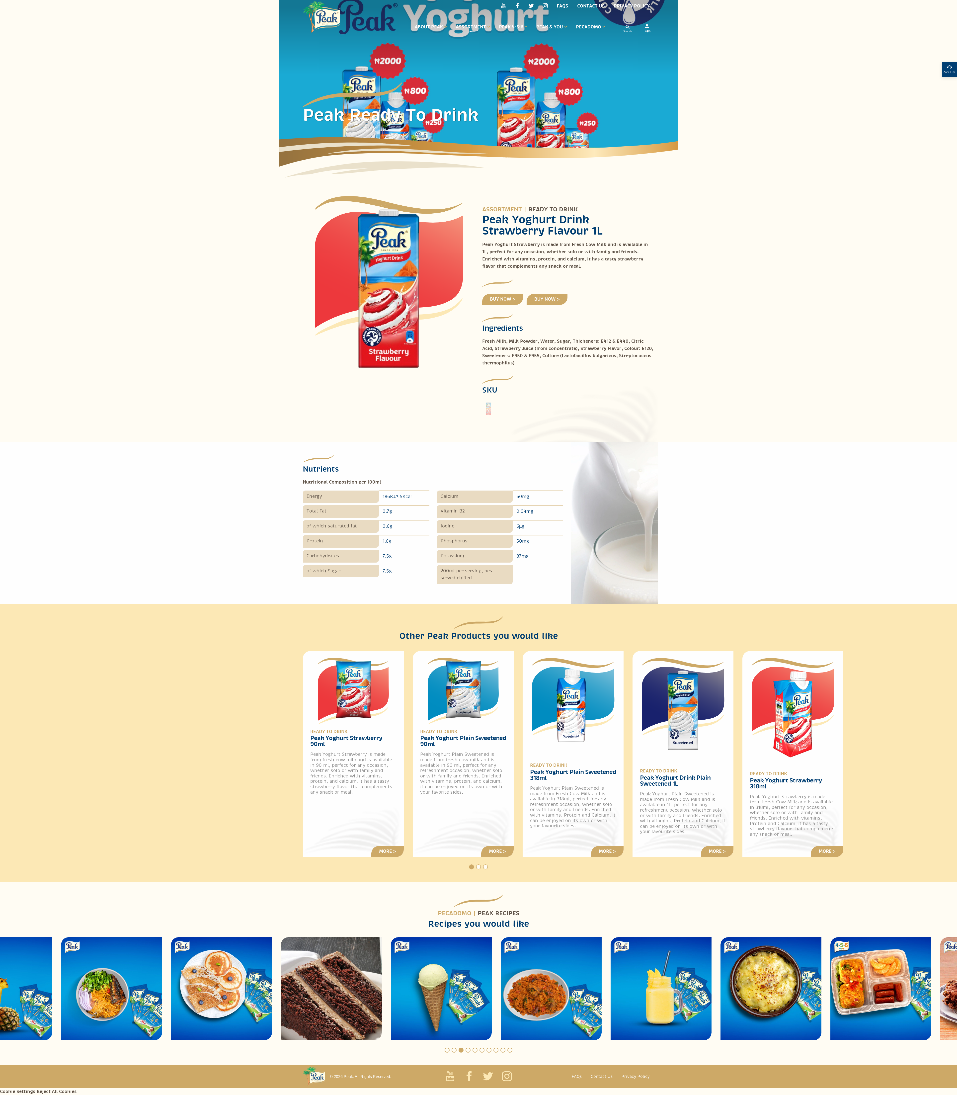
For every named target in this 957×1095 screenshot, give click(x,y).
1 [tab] (471, 866)
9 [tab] (502, 1050)
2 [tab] (478, 866)
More (385, 851)
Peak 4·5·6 (511, 27)
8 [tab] (495, 1050)
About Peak (429, 27)
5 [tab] (475, 1050)
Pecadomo (588, 27)
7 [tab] (488, 1050)
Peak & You (549, 27)
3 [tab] (485, 866)
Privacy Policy (632, 6)
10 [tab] (509, 1050)
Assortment (471, 27)
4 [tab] (468, 1050)
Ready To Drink (553, 209)
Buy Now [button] (500, 299)
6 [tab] (481, 1050)
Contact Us (591, 6)
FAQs (562, 6)
